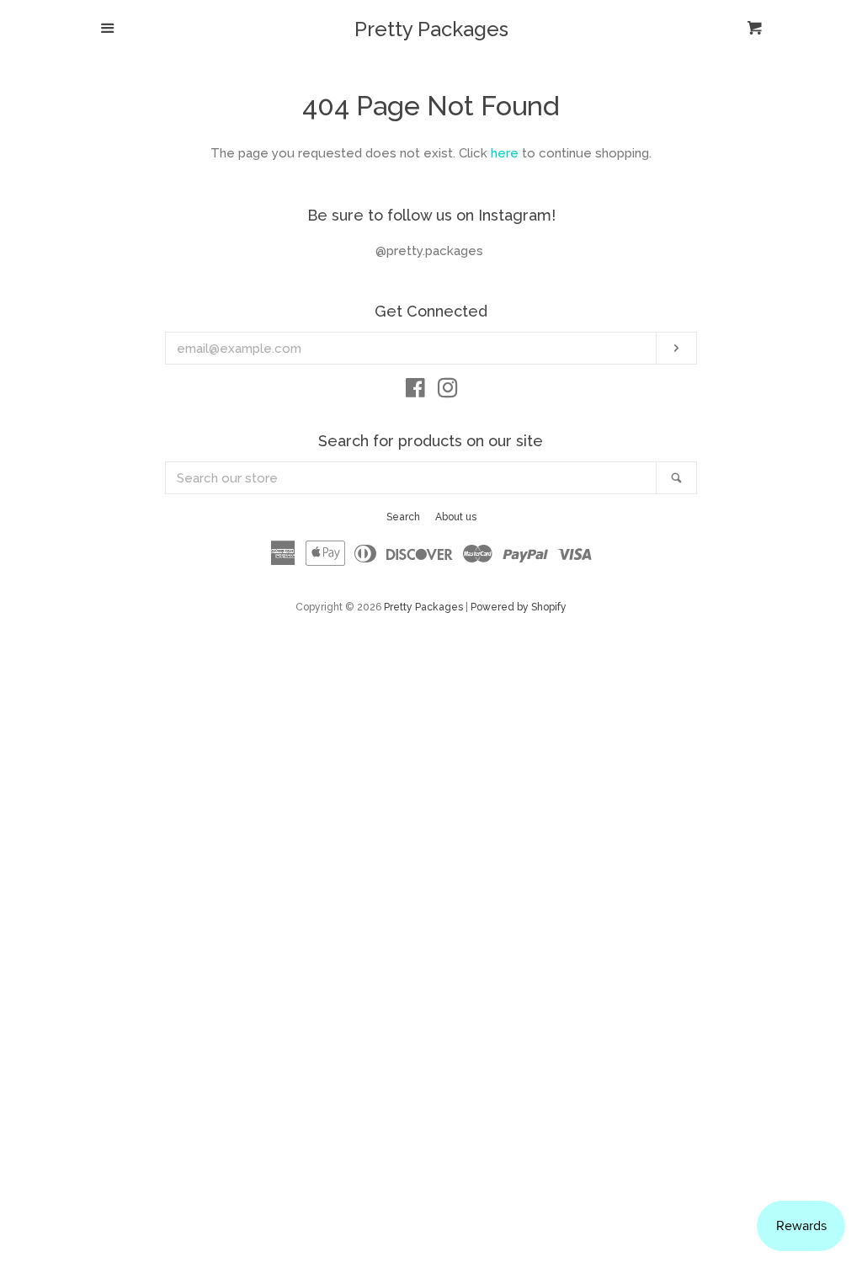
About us (455, 517)
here (505, 153)
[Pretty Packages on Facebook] (415, 391)
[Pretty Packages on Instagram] (448, 391)
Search (403, 517)
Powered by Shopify (519, 607)
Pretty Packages (431, 29)
